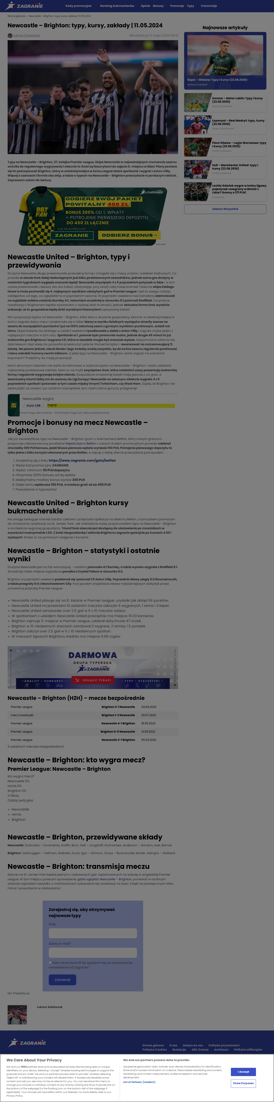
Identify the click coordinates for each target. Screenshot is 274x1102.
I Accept (243, 1071)
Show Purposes (243, 1083)
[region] (137, 1078)
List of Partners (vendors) (139, 1082)
